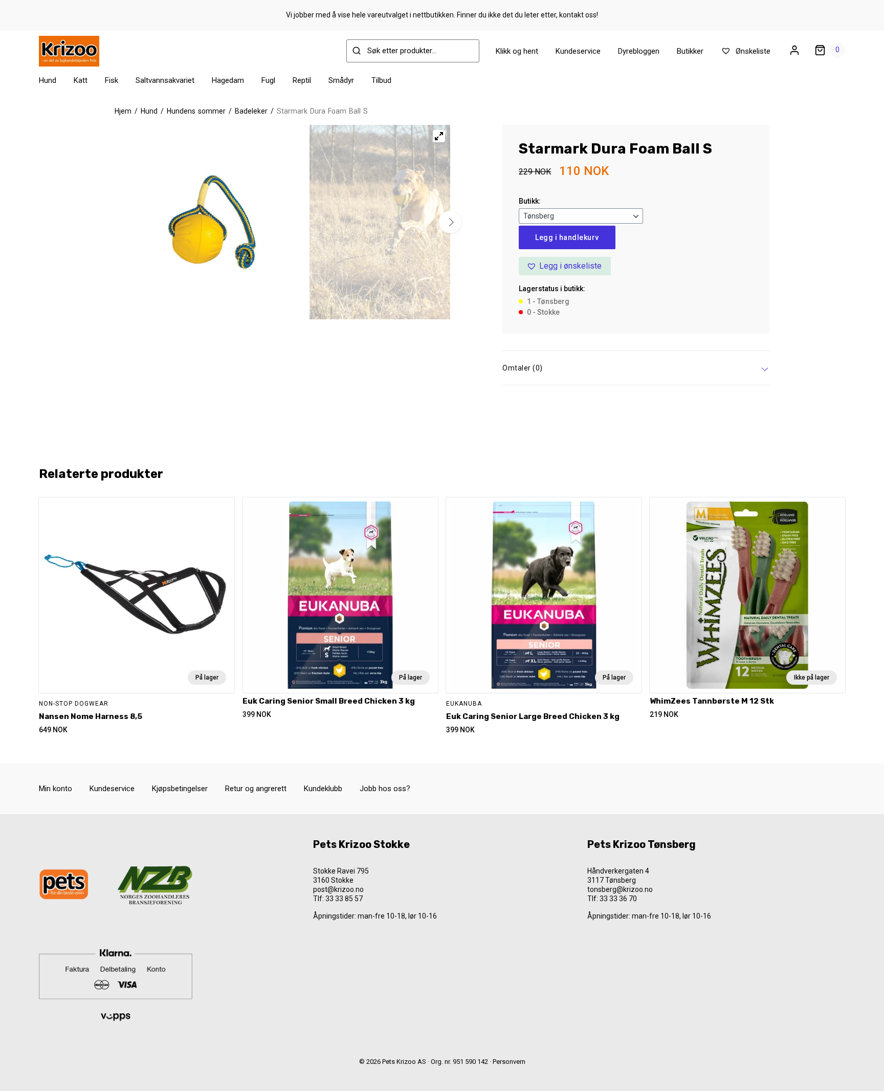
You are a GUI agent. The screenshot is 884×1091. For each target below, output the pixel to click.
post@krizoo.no (338, 889)
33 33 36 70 (618, 898)
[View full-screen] (439, 136)
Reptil (302, 80)
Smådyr (341, 80)
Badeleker (251, 111)
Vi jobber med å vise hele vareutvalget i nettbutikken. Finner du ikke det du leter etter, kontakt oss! (442, 15)
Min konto (55, 788)
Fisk (111, 80)
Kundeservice (578, 51)
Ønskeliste (752, 51)
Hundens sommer (196, 111)
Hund (47, 80)
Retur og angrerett (255, 788)
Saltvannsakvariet (165, 80)
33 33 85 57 (344, 898)
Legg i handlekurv (567, 237)
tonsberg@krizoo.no (620, 889)
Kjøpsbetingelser (180, 788)
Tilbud (381, 80)
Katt (80, 80)
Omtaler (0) (522, 368)
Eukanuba (464, 703)
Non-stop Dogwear (73, 703)
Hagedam (228, 80)
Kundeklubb (323, 788)
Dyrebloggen (638, 51)
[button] (565, 266)
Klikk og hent (517, 51)
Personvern (509, 1061)
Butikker (690, 51)
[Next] (450, 222)
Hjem (123, 111)
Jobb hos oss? (385, 788)
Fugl (268, 80)
